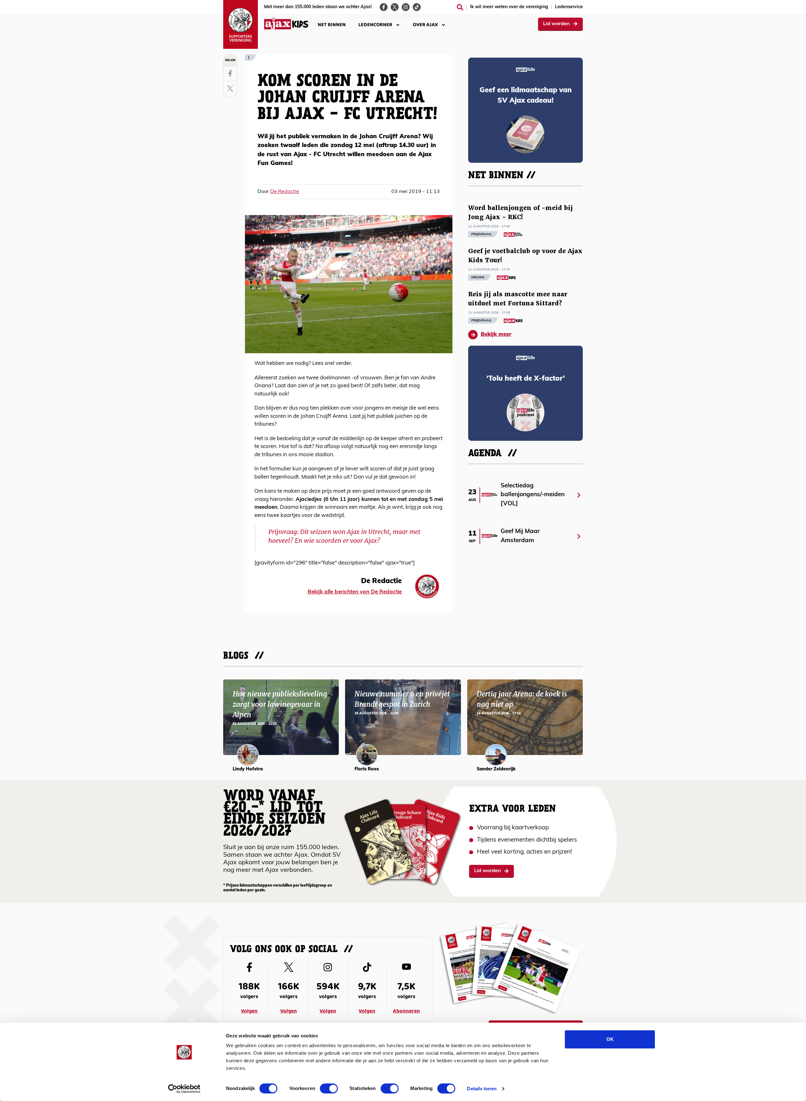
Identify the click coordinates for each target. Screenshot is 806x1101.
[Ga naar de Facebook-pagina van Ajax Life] (384, 7)
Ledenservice (569, 7)
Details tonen (481, 1088)
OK (610, 1039)
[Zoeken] (460, 7)
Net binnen (332, 25)
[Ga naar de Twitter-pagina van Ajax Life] (395, 7)
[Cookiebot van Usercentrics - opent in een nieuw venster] (184, 1088)
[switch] (329, 1088)
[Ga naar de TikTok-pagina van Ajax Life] (417, 7)
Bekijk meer (496, 334)
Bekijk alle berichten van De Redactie (355, 592)
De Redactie (284, 191)
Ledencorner (375, 25)
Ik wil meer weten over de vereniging (509, 7)
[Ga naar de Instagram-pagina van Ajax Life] (406, 7)
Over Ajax (425, 25)
